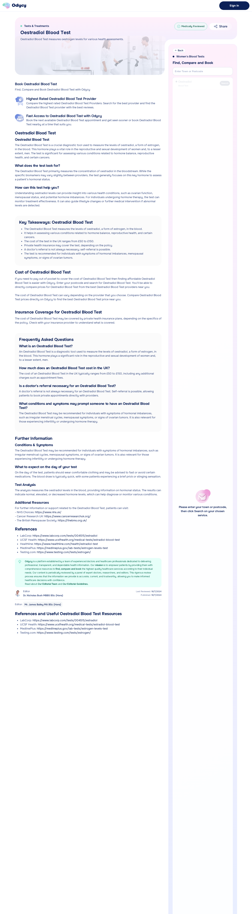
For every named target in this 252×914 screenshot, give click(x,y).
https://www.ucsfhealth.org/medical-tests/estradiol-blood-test (79, 540)
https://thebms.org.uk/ (72, 520)
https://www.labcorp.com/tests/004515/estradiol (65, 535)
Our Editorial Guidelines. (75, 583)
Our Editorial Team (48, 583)
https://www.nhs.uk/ (48, 512)
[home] (14, 5)
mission (99, 565)
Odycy (29, 561)
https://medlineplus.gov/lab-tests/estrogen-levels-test (72, 548)
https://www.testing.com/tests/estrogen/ (64, 552)
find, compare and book (69, 568)
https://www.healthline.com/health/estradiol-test (66, 544)
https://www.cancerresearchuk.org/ (67, 516)
